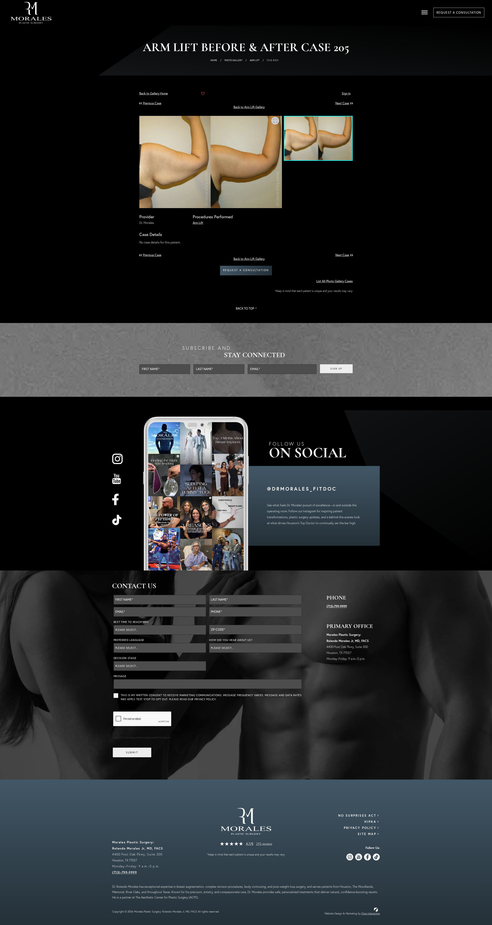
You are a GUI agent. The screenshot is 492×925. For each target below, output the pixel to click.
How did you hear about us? (230, 640)
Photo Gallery (233, 60)
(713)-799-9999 (337, 606)
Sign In (346, 93)
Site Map (367, 834)
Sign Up (336, 368)
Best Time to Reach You (131, 622)
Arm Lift (254, 60)
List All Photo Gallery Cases (334, 281)
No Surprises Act (357, 815)
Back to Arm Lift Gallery (249, 107)
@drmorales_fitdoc (302, 489)
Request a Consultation (246, 270)
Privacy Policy (205, 699)
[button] (152, 103)
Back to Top (245, 308)
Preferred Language (129, 640)
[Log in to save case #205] (203, 93)
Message (120, 676)
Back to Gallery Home (153, 93)
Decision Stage (125, 658)
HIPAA (370, 822)
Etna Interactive (371, 913)
